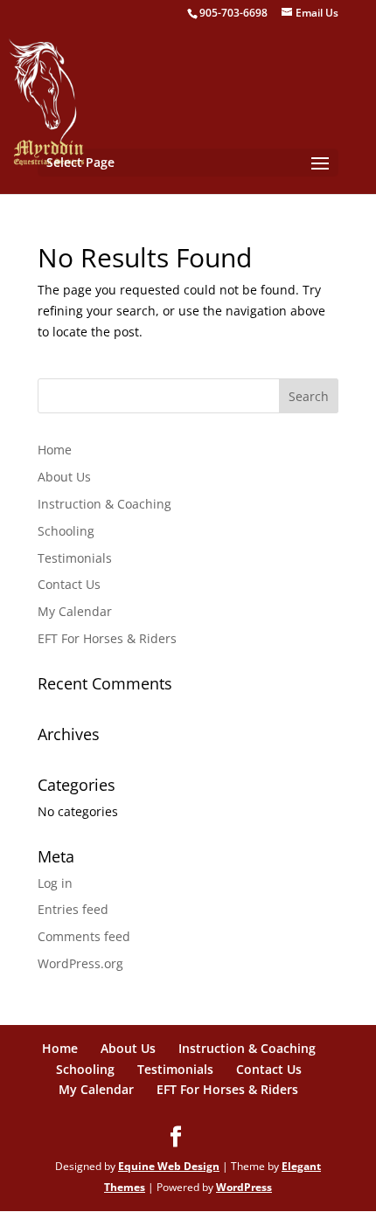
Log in (55, 883)
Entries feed (73, 909)
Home (55, 449)
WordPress (244, 1187)
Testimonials (75, 558)
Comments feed (84, 936)
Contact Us (69, 584)
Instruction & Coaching (104, 503)
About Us (64, 476)
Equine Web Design (168, 1166)
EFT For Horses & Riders (107, 638)
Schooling (66, 531)
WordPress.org (80, 963)
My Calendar (75, 611)
